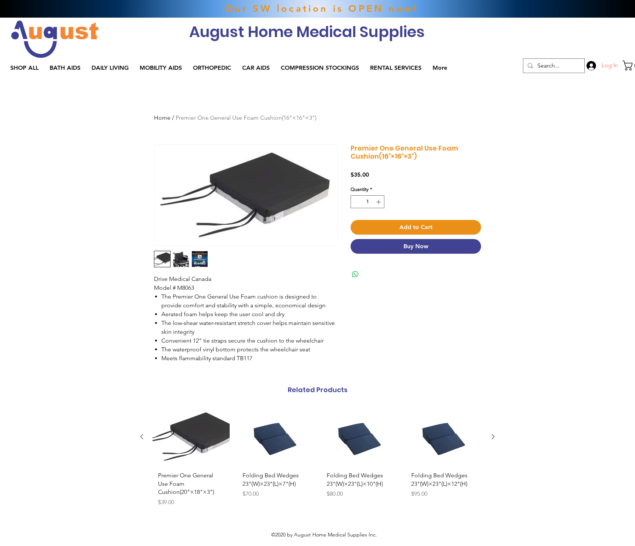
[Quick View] (191, 437)
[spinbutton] (367, 202)
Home (162, 117)
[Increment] (379, 202)
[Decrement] (356, 202)
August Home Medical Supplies (307, 31)
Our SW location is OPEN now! (322, 8)
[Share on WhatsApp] (355, 274)
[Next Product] (493, 436)
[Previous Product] (141, 436)
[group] (317, 460)
